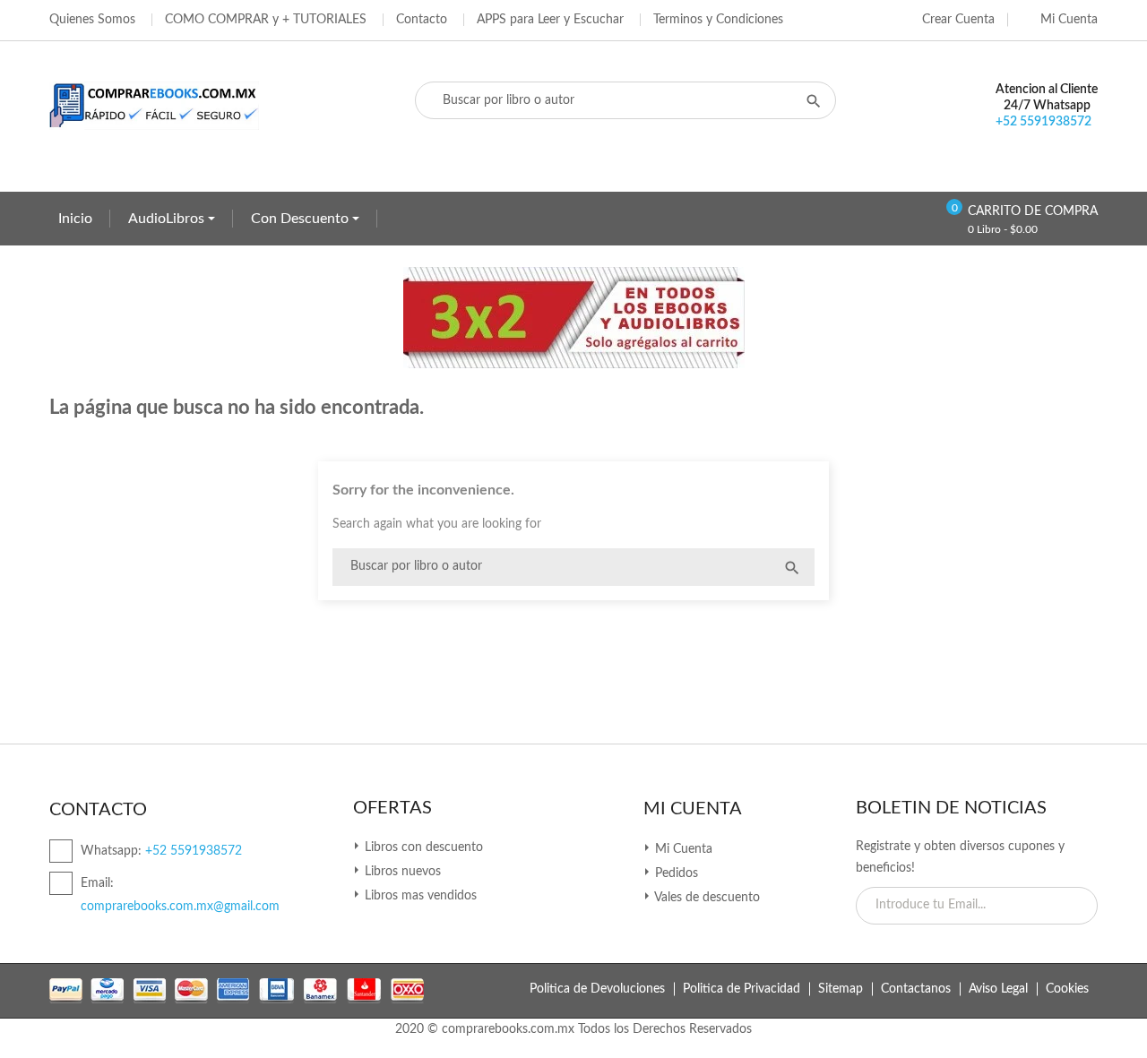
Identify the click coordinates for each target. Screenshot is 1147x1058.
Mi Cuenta (692, 809)
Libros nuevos (401, 871)
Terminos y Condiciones (718, 19)
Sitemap (840, 989)
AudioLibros (168, 218)
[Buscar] (792, 567)
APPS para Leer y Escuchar (550, 19)
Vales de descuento (705, 897)
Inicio (75, 218)
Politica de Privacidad (741, 989)
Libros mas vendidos (419, 896)
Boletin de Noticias (951, 808)
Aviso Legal (998, 989)
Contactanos (916, 989)
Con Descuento (301, 218)
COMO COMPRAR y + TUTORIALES (266, 19)
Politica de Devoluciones (597, 989)
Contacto (421, 19)
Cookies (1067, 989)
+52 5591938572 (1043, 122)
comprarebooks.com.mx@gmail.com (180, 906)
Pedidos (674, 873)
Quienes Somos (92, 19)
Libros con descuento (422, 847)
